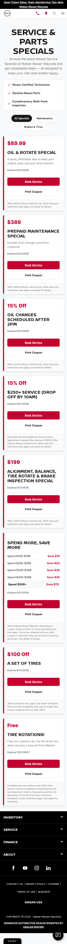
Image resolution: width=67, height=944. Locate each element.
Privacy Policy (36, 884)
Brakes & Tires (33, 126)
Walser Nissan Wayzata (47, 916)
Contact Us (14, 884)
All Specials (21, 118)
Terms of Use (26, 891)
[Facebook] (13, 868)
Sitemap (53, 884)
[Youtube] (25, 868)
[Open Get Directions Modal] (46, 13)
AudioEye (44, 891)
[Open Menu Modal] (63, 13)
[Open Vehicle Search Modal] (54, 13)
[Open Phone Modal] (38, 13)
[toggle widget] (58, 935)
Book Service (33, 181)
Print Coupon (33, 191)
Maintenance (44, 118)
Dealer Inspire (33, 927)
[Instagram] (37, 868)
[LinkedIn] (48, 868)
